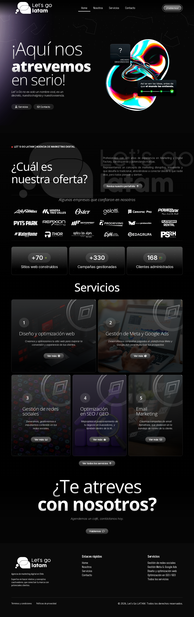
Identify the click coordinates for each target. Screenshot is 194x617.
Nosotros (98, 8)
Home (84, 8)
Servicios (114, 8)
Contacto (130, 8)
